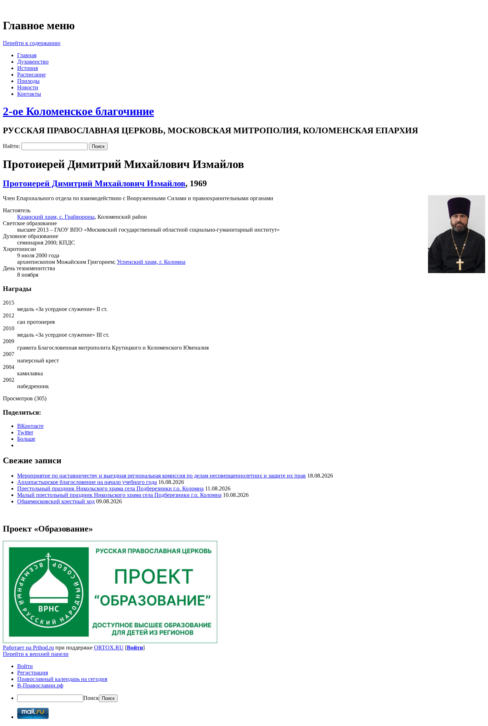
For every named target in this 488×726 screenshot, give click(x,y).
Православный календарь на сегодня (62, 679)
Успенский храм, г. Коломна (151, 262)
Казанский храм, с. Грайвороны (56, 217)
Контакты (29, 94)
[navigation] (244, 682)
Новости (27, 87)
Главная (26, 55)
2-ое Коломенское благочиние (78, 111)
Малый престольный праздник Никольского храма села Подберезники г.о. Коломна (119, 495)
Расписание (31, 74)
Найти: (11, 146)
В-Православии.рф (40, 685)
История (27, 68)
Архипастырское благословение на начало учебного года (87, 482)
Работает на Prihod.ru (28, 647)
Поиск (91, 698)
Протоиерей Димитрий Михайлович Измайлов (94, 183)
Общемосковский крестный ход (56, 501)
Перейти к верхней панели (36, 654)
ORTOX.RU (109, 647)
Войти (135, 647)
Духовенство (33, 62)
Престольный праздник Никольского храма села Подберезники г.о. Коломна (110, 488)
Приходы (28, 81)
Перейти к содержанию (31, 43)
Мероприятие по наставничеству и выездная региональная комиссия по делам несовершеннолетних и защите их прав (161, 476)
